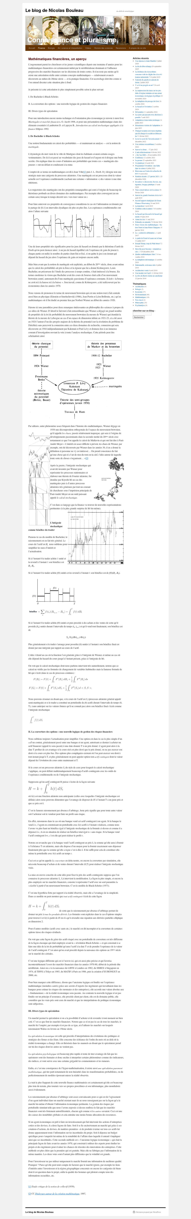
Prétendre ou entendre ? (143, 222)
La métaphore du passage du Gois (147, 101)
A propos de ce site (137, 48)
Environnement (140, 294)
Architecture (139, 286)
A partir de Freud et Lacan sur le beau (148, 238)
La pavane (138, 160)
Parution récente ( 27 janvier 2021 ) (147, 176)
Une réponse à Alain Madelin (145, 61)
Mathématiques (140, 297)
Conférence (139, 157)
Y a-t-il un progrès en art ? (144, 85)
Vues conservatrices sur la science (147, 190)
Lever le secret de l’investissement (147, 139)
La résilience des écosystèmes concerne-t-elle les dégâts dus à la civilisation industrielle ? (148, 74)
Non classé (139, 300)
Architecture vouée (141, 270)
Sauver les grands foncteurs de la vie (148, 195)
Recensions (121, 48)
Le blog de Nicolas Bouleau (54, 10)
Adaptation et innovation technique (147, 120)
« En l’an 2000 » (141, 155)
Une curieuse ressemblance (144, 144)
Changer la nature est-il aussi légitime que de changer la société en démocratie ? (148, 133)
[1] (84, 171)
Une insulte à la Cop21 (143, 273)
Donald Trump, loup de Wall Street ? (148, 243)
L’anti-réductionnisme (143, 152)
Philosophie (139, 302)
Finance (41, 48)
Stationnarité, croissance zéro (145, 265)
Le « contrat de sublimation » (145, 233)
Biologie (51, 48)
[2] (87, 458)
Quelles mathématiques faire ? (145, 254)
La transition (139, 206)
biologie (138, 289)
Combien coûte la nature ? (144, 208)
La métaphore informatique (144, 259)
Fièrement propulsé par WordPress (148, 1212)
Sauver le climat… (141, 149)
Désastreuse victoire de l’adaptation (147, 125)
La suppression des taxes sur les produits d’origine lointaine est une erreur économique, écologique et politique (148, 93)
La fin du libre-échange (143, 66)
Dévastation (139, 112)
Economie (138, 292)
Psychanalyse (140, 305)
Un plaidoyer (139, 163)
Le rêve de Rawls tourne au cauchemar (148, 275)
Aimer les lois (140, 219)
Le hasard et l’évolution (143, 106)
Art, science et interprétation (70, 48)
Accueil (32, 48)
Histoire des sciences (103, 48)
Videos (88, 48)
